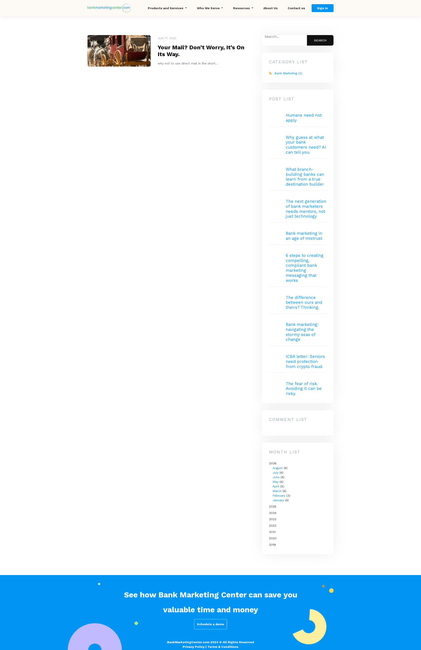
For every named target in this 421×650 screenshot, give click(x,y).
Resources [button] (242, 8)
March (277, 491)
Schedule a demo (210, 624)
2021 (272, 532)
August (278, 468)
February (279, 495)
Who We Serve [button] (209, 8)
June (276, 477)
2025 (272, 506)
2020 (273, 538)
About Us (270, 8)
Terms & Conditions (222, 646)
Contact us (296, 8)
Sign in (322, 8)
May (275, 481)
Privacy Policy (194, 646)
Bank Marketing (288, 73)
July (275, 472)
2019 (272, 544)
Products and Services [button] (166, 8)
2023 (272, 519)
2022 (272, 525)
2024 (272, 513)
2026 (279, 482)
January (278, 500)
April (276, 486)
